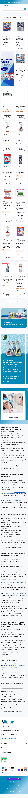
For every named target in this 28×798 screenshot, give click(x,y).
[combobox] (14, 9)
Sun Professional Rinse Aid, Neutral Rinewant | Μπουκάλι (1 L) (20, 172)
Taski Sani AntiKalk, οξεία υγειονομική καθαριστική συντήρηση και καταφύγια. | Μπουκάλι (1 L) (20, 283)
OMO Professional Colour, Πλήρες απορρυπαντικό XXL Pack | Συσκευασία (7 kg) (19, 246)
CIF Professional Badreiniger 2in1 (19, 139)
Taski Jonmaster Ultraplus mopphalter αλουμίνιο (7, 106)
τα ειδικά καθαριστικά (21, 593)
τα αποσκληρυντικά (9, 593)
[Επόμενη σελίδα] (20, 301)
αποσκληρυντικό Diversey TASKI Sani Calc (13, 500)
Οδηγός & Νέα (16, 786)
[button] (2, 5)
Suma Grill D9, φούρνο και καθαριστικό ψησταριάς (7, 140)
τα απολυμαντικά (16, 571)
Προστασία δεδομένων (11, 788)
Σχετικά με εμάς (22, 786)
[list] (14, 359)
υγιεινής (10, 582)
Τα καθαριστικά (4, 582)
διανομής (4, 669)
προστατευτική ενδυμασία (19, 665)
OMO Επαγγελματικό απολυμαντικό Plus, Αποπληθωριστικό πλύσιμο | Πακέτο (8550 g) (20, 73)
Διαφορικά (8, 12)
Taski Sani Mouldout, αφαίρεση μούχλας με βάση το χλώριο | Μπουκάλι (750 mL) (6, 245)
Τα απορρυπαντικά (5, 571)
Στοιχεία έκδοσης (19, 788)
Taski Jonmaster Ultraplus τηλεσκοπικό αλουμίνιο (20, 106)
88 (17, 301)
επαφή (5, 785)
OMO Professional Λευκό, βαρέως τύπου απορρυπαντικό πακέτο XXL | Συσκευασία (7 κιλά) (7, 173)
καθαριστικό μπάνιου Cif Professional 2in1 (10, 497)
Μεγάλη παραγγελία (7, 48)
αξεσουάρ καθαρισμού (17, 663)
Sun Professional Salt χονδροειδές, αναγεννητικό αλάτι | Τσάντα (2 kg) (20, 40)
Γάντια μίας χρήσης (6, 665)
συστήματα (14, 667)
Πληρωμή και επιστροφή (20, 785)
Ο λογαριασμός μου (11, 785)
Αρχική (3, 12)
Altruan (11, 791)
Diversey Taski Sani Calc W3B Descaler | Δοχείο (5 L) (6, 207)
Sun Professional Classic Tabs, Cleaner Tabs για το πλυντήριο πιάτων (6, 40)
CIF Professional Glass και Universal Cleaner (7, 280)
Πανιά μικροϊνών (6, 663)
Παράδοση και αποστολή (8, 786)
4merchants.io (19, 791)
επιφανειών (16, 582)
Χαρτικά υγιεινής (6, 667)
